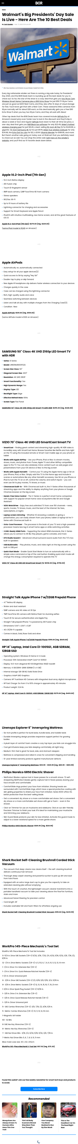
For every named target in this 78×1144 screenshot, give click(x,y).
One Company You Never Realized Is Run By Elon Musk (47, 1123)
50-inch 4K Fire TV (55, 127)
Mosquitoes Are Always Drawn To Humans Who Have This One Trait (9, 1125)
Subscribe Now (39, 1089)
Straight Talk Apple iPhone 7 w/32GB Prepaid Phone (24, 640)
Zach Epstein (8, 24)
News (4, 10)
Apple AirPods (8, 313)
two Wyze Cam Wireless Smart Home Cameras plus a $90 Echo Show (38, 100)
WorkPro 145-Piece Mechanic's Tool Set (19, 1046)
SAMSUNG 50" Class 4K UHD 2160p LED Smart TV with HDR (27, 408)
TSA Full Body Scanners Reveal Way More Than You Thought (29, 1123)
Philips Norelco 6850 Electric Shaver (17, 826)
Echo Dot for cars (19, 132)
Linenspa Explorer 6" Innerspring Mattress (20, 765)
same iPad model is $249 (14, 228)
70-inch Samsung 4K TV (20, 130)
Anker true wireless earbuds (55, 130)
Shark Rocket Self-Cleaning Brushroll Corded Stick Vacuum (28, 912)
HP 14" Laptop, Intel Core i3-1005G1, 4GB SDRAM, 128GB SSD (27, 693)
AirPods (35, 122)
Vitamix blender (48, 132)
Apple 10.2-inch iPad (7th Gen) (15, 224)
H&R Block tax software (37, 124)
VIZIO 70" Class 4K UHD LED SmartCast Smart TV (23, 563)
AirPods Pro (62, 116)
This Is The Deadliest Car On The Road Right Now (68, 1124)
